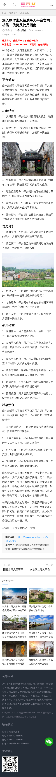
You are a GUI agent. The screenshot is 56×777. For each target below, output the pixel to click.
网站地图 (32, 716)
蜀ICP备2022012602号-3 (17, 716)
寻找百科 (13, 12)
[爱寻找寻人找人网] (28, 6)
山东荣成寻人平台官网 (24, 528)
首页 (4, 12)
